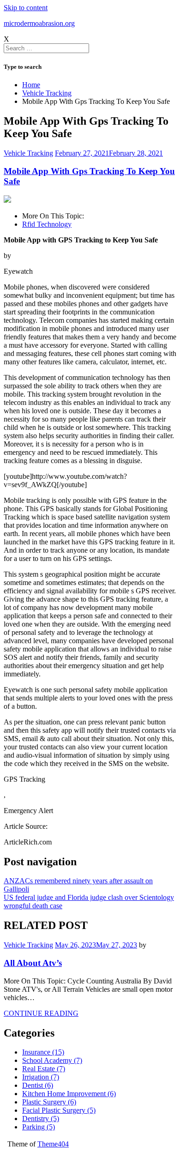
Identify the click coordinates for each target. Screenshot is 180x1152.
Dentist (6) (37, 1085)
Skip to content (26, 8)
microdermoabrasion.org (39, 23)
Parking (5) (38, 1127)
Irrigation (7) (40, 1077)
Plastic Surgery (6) (49, 1102)
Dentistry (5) (40, 1118)
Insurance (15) (43, 1052)
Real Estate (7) (43, 1069)
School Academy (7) (52, 1060)
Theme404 (53, 1144)
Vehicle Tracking (28, 153)
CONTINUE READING (41, 1013)
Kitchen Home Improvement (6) (69, 1094)
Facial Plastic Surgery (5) (59, 1110)
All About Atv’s (33, 963)
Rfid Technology (47, 224)
